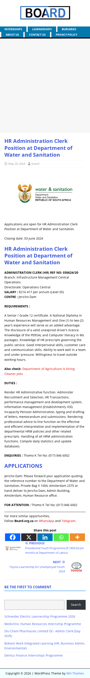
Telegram (68, 521)
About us (12, 35)
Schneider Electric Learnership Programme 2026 (39, 616)
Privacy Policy (66, 35)
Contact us (37, 35)
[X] (28, 537)
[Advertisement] (45, 86)
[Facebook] (12, 537)
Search (76, 605)
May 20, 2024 (16, 164)
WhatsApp (46, 521)
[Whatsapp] (61, 537)
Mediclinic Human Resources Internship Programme (42, 624)
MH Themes (75, 673)
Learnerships (42, 29)
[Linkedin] (45, 537)
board (35, 164)
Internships (13, 29)
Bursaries (69, 29)
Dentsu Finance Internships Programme (33, 655)
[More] (77, 537)
